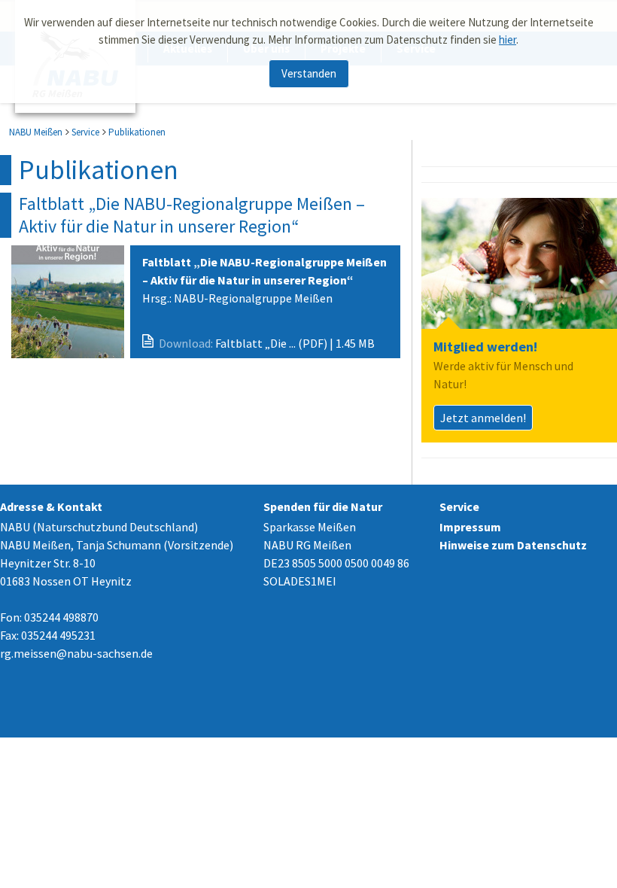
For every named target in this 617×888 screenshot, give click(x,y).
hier (507, 39)
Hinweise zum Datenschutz (513, 544)
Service (85, 132)
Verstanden (308, 73)
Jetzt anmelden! (483, 417)
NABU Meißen (35, 132)
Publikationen (137, 132)
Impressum (470, 526)
